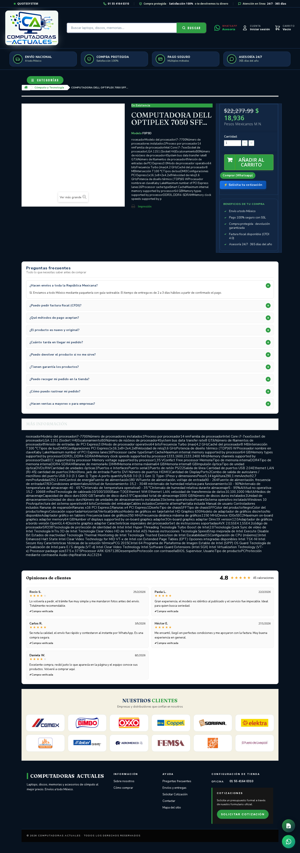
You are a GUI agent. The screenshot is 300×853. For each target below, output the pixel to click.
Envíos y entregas (174, 788)
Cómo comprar (123, 788)
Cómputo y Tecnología (49, 87)
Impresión (145, 207)
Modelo (136, 133)
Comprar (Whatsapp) (238, 175)
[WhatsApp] (288, 841)
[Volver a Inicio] (26, 87)
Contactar (169, 801)
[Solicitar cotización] (288, 825)
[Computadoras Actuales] (31, 28)
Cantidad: (230, 137)
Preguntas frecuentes (177, 781)
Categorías (45, 80)
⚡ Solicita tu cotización (243, 185)
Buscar (194, 28)
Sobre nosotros (124, 781)
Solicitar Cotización (175, 794)
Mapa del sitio (172, 807)
